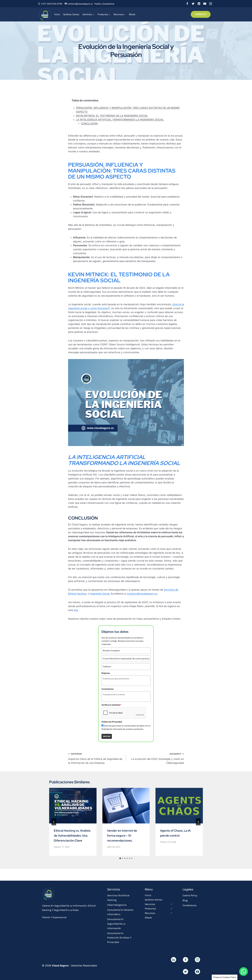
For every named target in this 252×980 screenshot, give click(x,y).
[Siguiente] (198, 821)
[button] (243, 971)
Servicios (150, 904)
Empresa (106, 673)
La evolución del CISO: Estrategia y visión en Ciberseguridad (157, 759)
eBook (132, 14)
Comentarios (108, 689)
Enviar (106, 736)
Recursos (150, 913)
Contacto (200, 14)
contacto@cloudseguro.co (80, 3)
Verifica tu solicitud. (111, 705)
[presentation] (73, 805)
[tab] (120, 858)
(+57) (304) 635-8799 (51, 3)
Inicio (57, 14)
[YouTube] (205, 4)
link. (76, 610)
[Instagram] (211, 4)
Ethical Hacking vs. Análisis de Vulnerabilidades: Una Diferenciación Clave (72, 835)
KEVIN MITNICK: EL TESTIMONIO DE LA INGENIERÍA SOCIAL (112, 115)
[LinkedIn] (199, 4)
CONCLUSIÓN (89, 123)
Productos (150, 908)
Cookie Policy (190, 895)
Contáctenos (190, 905)
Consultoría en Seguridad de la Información (116, 924)
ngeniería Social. (101, 593)
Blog (185, 900)
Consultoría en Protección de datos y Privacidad (119, 938)
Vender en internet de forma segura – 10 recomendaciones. (122, 835)
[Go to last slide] (53, 821)
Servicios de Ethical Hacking (118, 897)
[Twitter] (193, 4)
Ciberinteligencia (116, 904)
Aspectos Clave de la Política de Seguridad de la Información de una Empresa (95, 759)
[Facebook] (187, 4)
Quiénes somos (71, 14)
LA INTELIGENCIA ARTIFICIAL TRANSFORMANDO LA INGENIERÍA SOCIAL (120, 119)
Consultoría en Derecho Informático (120, 912)
